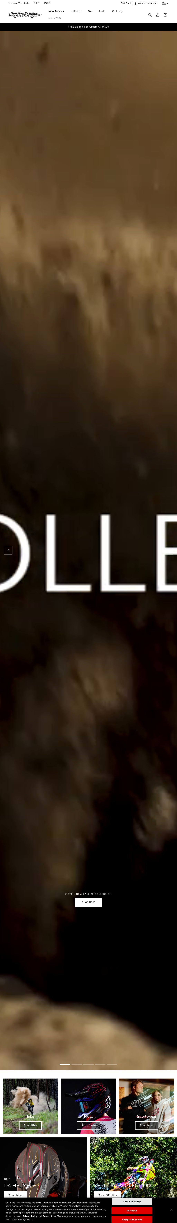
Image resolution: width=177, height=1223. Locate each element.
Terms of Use (49, 1216)
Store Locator (147, 3)
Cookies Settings (132, 1201)
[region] (88, 1210)
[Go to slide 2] (77, 1064)
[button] (57, 11)
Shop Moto (88, 1125)
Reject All (132, 1210)
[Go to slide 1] (65, 1064)
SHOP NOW (88, 902)
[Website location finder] (165, 3)
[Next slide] (169, 550)
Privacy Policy (30, 1216)
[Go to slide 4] (100, 1064)
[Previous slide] (8, 550)
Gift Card (126, 3)
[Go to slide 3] (88, 1064)
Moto (46, 3)
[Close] (171, 1210)
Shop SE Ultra (108, 1195)
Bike (36, 3)
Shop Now (146, 1125)
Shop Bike (30, 1125)
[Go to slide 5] (112, 1064)
